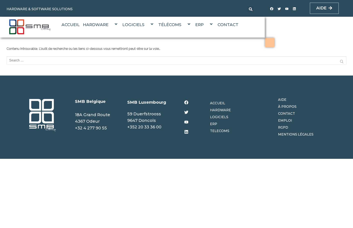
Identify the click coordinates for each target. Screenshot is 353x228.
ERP (199, 24)
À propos (287, 107)
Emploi (285, 120)
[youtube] (287, 9)
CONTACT (228, 24)
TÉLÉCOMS (169, 24)
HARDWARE (95, 24)
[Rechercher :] (176, 61)
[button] (250, 9)
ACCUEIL (70, 24)
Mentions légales (295, 134)
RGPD (283, 127)
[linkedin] (294, 9)
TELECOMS (219, 131)
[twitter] (279, 9)
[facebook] (271, 9)
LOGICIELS (133, 24)
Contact (286, 114)
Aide (282, 100)
